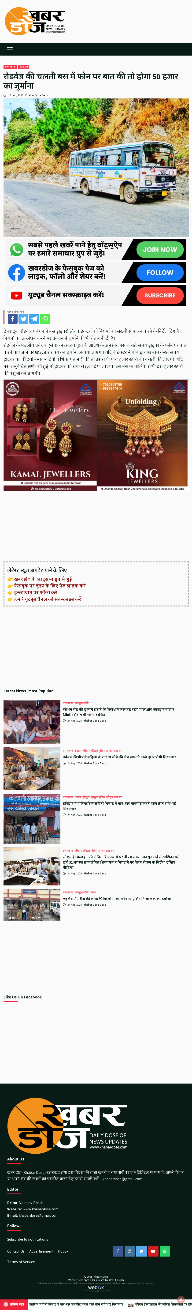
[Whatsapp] (45, 319)
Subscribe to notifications (27, 1239)
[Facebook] (13, 319)
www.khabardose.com (41, 1209)
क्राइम (78, 751)
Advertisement (41, 1251)
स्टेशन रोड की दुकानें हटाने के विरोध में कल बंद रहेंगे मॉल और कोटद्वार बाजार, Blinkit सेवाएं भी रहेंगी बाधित (119, 712)
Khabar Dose (101, 1276)
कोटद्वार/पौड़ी (82, 703)
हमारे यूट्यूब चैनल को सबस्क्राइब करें (47, 599)
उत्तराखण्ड (10, 67)
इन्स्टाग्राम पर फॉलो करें (35, 593)
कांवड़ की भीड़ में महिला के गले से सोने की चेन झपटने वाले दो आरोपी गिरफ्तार (119, 757)
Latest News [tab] (15, 691)
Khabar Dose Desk (36, 95)
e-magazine (173, 57)
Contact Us (16, 1251)
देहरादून (24, 67)
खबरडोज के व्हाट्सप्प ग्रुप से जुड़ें (43, 579)
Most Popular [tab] (40, 691)
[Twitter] (23, 319)
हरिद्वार (86, 751)
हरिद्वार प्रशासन (114, 751)
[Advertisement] (96, 527)
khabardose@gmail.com (122, 1178)
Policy (63, 1251)
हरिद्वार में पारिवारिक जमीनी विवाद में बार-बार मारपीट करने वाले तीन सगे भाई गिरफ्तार (119, 806)
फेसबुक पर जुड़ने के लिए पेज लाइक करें (50, 586)
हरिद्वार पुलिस (98, 751)
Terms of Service (21, 1261)
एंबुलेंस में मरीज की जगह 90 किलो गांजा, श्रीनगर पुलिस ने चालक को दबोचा (117, 899)
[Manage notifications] (181, 1299)
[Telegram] (34, 319)
